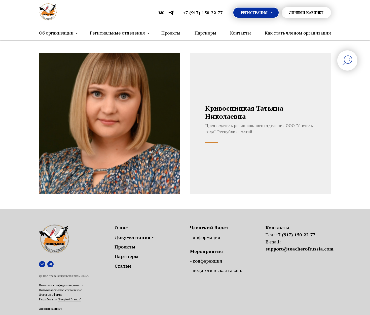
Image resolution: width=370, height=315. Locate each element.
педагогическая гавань (217, 270)
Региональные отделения (118, 33)
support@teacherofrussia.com (300, 249)
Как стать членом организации (298, 33)
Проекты (170, 33)
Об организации (57, 33)
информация (206, 237)
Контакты (240, 33)
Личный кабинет (50, 308)
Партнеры (205, 33)
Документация (133, 237)
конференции (207, 261)
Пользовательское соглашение (60, 290)
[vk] (161, 13)
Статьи (123, 266)
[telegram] (171, 13)
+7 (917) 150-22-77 (295, 235)
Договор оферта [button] (50, 294)
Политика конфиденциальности (61, 285)
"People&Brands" (69, 299)
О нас (121, 228)
